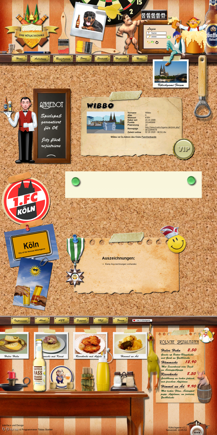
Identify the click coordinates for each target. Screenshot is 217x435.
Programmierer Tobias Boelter (37, 429)
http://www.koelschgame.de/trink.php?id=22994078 (162, 128)
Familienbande (149, 137)
